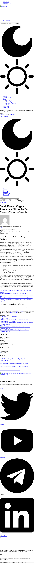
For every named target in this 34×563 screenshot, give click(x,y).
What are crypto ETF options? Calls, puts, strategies (13, 293)
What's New (3, 202)
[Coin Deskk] (7, 114)
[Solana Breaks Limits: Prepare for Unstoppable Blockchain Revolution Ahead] (17, 374)
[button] (4, 116)
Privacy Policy (13, 312)
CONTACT (6, 2)
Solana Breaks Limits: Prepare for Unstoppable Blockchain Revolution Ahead (15, 377)
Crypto (1, 227)
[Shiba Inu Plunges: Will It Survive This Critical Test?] (14, 366)
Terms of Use (19, 311)
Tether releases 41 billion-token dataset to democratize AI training (16, 298)
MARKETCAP (7, 3)
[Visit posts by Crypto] (4, 224)
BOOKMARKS (7, 20)
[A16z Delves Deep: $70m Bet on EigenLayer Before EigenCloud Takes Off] (17, 360)
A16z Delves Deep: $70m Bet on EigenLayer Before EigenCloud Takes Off (14, 363)
